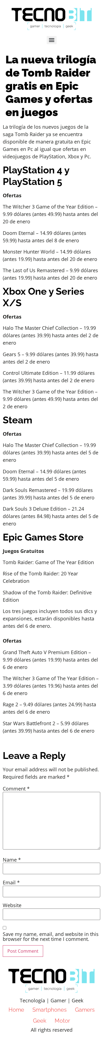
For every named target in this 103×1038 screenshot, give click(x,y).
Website (12, 905)
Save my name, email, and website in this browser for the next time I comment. (51, 936)
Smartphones (49, 1009)
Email (11, 882)
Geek (39, 1020)
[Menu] (52, 40)
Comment (16, 788)
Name (12, 859)
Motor (62, 1020)
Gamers (85, 1009)
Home (16, 1009)
